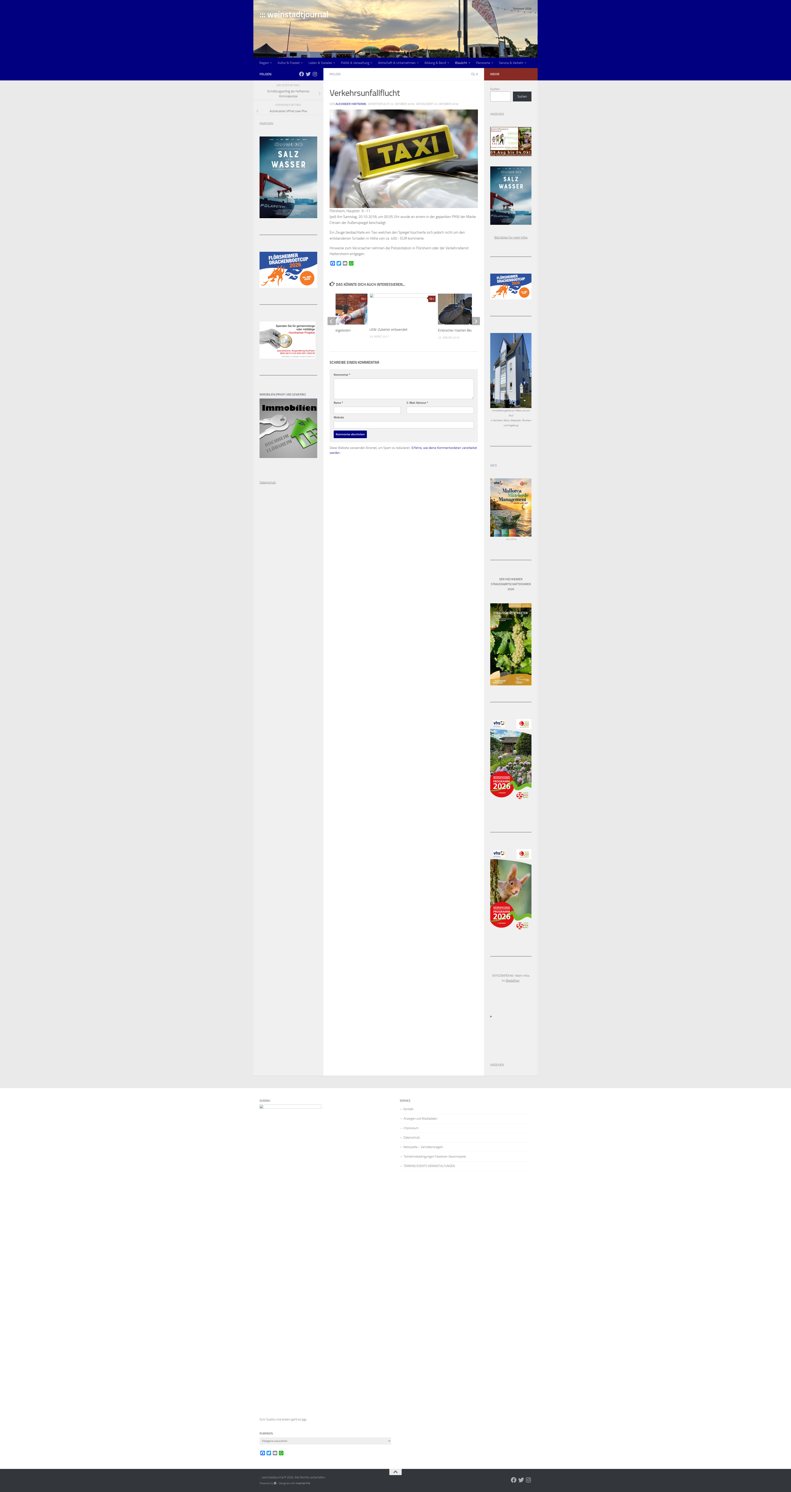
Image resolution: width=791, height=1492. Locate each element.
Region (264, 63)
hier (304, 1419)
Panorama (483, 63)
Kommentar (342, 375)
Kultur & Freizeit (289, 63)
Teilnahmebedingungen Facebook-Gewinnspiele (435, 1156)
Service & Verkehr (511, 63)
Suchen (495, 89)
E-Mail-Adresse (417, 403)
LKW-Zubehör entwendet (388, 329)
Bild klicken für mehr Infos (511, 237)
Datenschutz (412, 1137)
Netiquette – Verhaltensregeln (423, 1147)
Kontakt (408, 1109)
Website (339, 417)
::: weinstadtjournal (294, 14)
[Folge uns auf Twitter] (308, 74)
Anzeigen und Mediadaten (420, 1118)
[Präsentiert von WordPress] (275, 1483)
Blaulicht (461, 63)
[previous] (332, 321)
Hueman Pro (303, 1483)
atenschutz (269, 482)
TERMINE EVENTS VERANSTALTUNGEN (429, 1166)
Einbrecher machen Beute (457, 330)
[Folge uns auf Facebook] (301, 74)
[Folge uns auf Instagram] (314, 74)
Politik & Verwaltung (355, 63)
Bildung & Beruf (435, 63)
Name (338, 403)
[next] (476, 321)
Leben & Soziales (320, 63)
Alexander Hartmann (351, 104)
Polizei (335, 74)
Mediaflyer (513, 981)
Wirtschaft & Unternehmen (397, 63)
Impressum (411, 1128)
